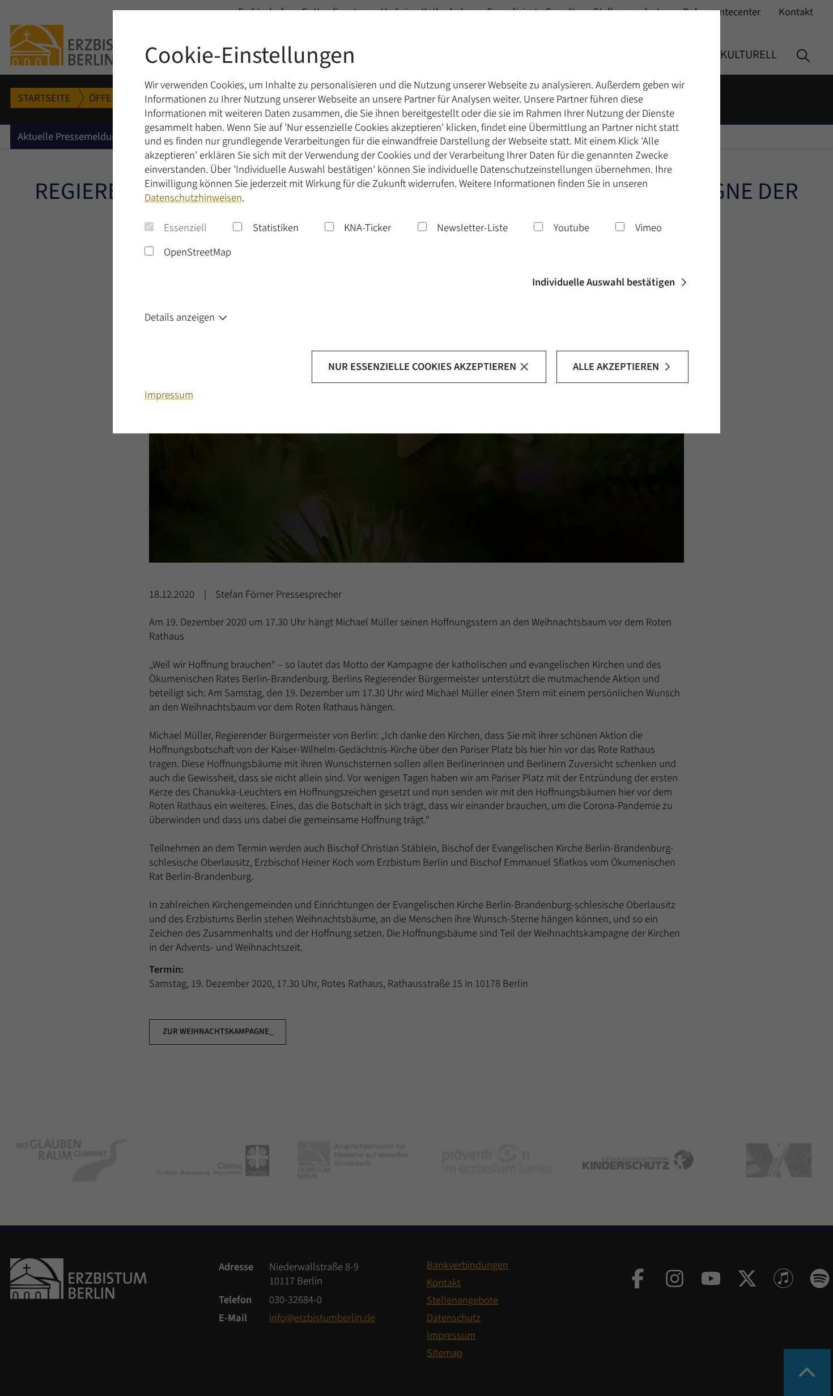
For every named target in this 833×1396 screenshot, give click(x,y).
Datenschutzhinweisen (193, 197)
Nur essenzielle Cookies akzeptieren (422, 366)
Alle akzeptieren (616, 366)
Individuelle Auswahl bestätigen (603, 282)
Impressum (168, 395)
